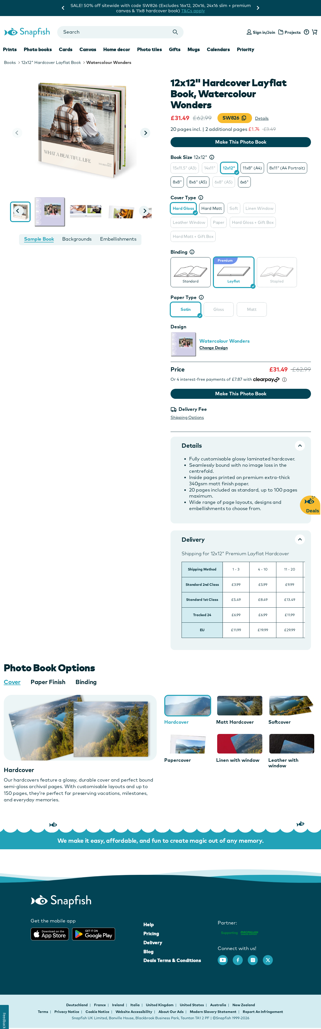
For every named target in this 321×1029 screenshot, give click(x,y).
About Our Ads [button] (171, 1011)
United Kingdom (160, 1005)
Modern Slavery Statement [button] (213, 1011)
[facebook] (240, 958)
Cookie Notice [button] (97, 1011)
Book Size (189, 157)
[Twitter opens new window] (270, 958)
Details (262, 118)
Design (178, 327)
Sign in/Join (264, 32)
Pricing (151, 933)
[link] (190, 271)
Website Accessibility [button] (134, 1011)
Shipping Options (187, 417)
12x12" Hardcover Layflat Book (51, 62)
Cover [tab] (12, 682)
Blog (148, 952)
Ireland (118, 1005)
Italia (135, 1005)
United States (192, 1005)
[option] (185, 167)
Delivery (152, 943)
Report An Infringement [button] (263, 1011)
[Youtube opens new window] (225, 958)
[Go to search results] (175, 32)
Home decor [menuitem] (116, 49)
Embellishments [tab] (118, 239)
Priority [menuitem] (245, 49)
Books (10, 62)
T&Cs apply (160, 10)
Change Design (213, 347)
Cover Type (183, 198)
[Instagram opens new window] (255, 958)
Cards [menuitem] (65, 49)
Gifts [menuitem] (175, 49)
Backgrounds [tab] (77, 239)
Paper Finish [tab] (48, 682)
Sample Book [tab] (39, 239)
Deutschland (77, 1005)
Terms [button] (43, 1011)
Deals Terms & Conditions (172, 960)
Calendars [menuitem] (218, 49)
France (100, 1005)
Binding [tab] (86, 682)
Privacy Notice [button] (66, 1011)
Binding (179, 252)
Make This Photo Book (240, 142)
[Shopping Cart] (313, 32)
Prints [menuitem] (10, 49)
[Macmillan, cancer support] (239, 932)
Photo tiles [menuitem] (149, 49)
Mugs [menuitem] (194, 49)
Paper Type (184, 297)
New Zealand (243, 1005)
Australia (218, 1005)
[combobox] (120, 32)
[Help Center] (306, 32)
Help (148, 924)
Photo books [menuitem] (38, 49)
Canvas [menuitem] (87, 49)
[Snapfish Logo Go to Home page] (27, 32)
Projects (293, 32)
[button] (145, 133)
